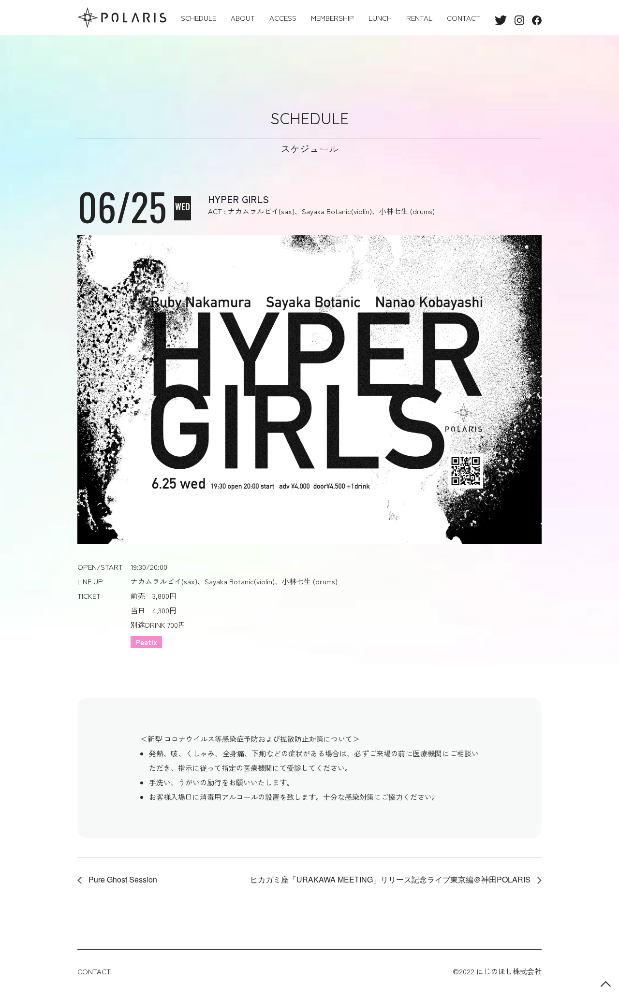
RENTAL (419, 18)
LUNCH (380, 18)
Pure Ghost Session (122, 879)
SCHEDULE (198, 18)
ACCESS (282, 18)
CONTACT (463, 18)
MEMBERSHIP (332, 18)
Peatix (146, 642)
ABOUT (243, 18)
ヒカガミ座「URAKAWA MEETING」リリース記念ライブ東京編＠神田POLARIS (391, 879)
